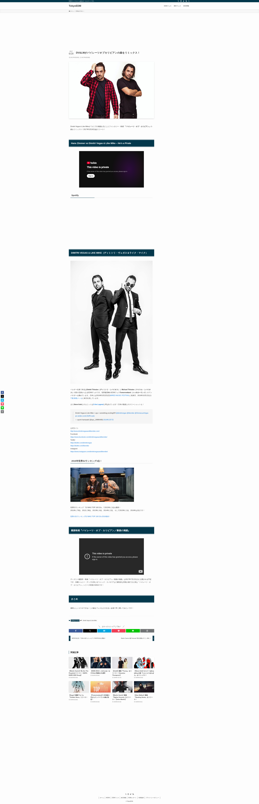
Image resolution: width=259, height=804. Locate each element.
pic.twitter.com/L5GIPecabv (85, 416)
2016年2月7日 (108, 420)
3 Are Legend (98, 404)
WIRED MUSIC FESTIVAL (119, 395)
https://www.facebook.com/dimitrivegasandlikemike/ (88, 437)
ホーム (102, 797)
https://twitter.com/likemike (79, 446)
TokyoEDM (75, 6)
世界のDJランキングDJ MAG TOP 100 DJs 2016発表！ (90, 516)
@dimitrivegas (121, 413)
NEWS (108, 797)
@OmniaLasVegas (141, 413)
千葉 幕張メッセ (76, 398)
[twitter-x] (178, 1)
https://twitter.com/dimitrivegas (81, 443)
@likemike (130, 413)
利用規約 (141, 797)
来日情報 (123, 797)
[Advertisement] (129, 28)
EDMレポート (132, 797)
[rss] (186, 1)
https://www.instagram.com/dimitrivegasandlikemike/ (89, 451)
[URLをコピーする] (147, 630)
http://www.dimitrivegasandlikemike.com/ (84, 431)
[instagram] (181, 1)
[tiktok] (183, 1)
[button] (76, 630)
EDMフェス (115, 797)
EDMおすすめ (75, 620)
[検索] (189, 1)
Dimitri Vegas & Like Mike (90, 620)
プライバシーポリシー (152, 797)
